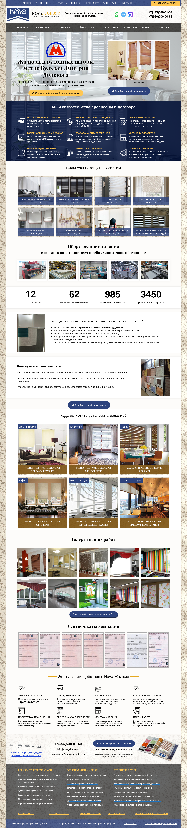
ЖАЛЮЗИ (46, 13)
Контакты (127, 3)
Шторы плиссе (66, 27)
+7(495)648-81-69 (160, 12)
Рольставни (164, 27)
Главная (27, 3)
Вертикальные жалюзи (82, 770)
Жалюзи (21, 27)
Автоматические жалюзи (137, 27)
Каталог (60, 3)
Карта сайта (130, 823)
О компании (42, 3)
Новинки (76, 3)
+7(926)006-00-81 (160, 16)
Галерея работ (110, 3)
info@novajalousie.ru (68, 749)
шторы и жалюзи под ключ (46, 16)
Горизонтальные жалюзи (35, 770)
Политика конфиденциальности (161, 823)
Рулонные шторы (42, 27)
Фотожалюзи (87, 27)
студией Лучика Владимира (34, 823)
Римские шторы (110, 27)
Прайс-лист (92, 3)
